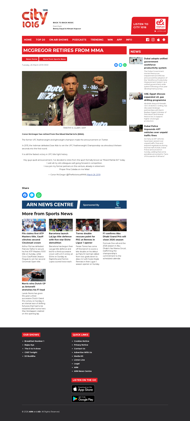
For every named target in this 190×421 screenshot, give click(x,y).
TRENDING (96, 39)
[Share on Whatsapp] (125, 65)
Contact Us (79, 348)
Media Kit (78, 356)
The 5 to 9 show (33, 348)
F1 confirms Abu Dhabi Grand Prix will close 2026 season (114, 236)
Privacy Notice (81, 345)
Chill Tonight (31, 352)
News (136, 51)
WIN (110, 39)
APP (119, 39)
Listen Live (79, 360)
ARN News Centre (83, 371)
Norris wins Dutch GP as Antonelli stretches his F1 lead (33, 286)
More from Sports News (54, 59)
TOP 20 (40, 39)
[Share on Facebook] (116, 65)
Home (28, 39)
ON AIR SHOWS (58, 39)
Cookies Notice (81, 341)
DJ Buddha (30, 356)
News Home (31, 59)
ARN (76, 367)
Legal (76, 363)
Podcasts (79, 39)
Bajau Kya (29, 345)
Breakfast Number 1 (34, 341)
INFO (129, 39)
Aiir (39, 412)
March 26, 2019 (93, 174)
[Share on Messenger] (120, 65)
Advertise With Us (83, 352)
